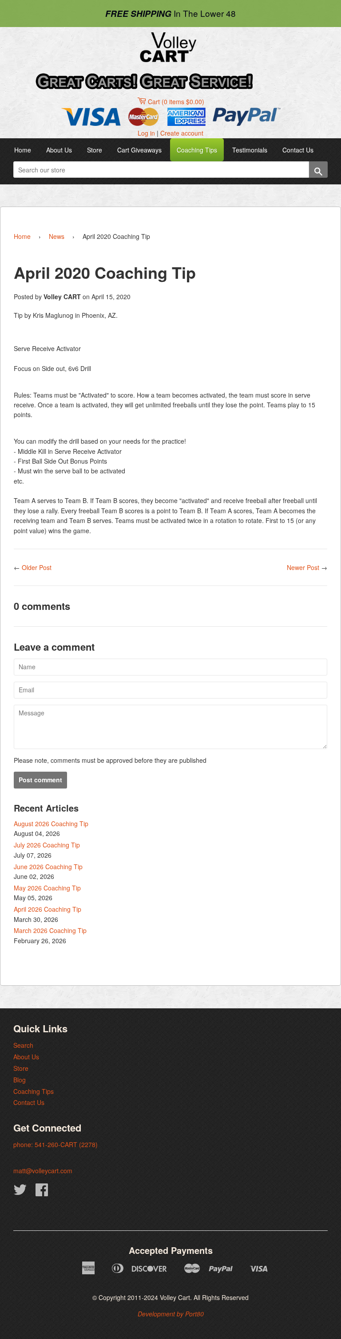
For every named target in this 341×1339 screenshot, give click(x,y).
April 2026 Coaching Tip (47, 909)
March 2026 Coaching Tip (50, 930)
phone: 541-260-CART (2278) (55, 1144)
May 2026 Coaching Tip (47, 887)
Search (23, 1045)
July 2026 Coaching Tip (47, 844)
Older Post (37, 567)
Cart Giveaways (139, 149)
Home (22, 149)
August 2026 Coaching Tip (51, 823)
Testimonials (249, 149)
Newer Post (303, 567)
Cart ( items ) (176, 101)
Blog (19, 1079)
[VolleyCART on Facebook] (41, 1192)
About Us (59, 149)
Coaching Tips (197, 149)
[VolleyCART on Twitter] (20, 1192)
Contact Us (297, 149)
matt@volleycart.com (42, 1170)
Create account (181, 133)
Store (94, 149)
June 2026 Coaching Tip (48, 866)
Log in (146, 133)
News (56, 236)
